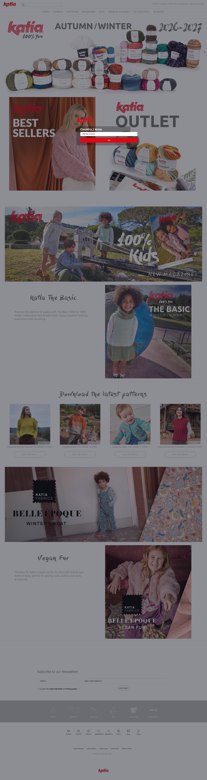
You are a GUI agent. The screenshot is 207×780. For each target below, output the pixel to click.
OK (109, 140)
